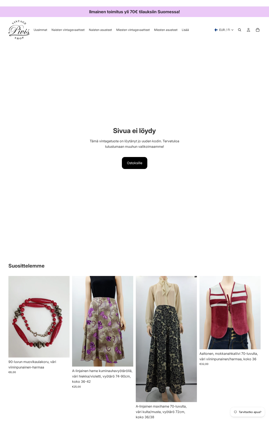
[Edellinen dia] (78, 321)
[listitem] (185, 29)
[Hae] (239, 29)
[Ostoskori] (257, 29)
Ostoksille (134, 163)
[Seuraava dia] (127, 321)
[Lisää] (63, 351)
